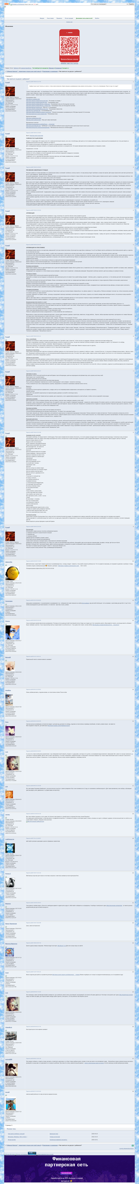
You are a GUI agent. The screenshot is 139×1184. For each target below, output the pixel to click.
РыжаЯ (7, 82)
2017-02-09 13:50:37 (36, 902)
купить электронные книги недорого (94, 1063)
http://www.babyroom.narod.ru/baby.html (36, 113)
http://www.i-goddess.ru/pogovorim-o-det (68, 565)
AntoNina (8, 690)
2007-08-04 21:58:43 (36, 167)
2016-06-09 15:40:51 (36, 751)
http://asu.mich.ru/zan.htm (36, 135)
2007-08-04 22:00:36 (36, 244)
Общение (51, 68)
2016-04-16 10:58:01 (36, 689)
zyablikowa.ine (9, 839)
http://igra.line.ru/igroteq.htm (33, 110)
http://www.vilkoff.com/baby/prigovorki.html (37, 100)
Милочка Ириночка (11, 943)
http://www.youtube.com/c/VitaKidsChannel (59, 725)
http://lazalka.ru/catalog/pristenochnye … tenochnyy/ (105, 624)
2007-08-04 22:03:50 (36, 526)
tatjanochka (8, 562)
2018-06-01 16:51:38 (36, 1058)
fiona (6, 722)
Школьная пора (54, 1133)
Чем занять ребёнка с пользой (16, 1133)
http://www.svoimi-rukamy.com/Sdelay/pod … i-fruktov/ (66, 974)
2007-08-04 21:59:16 (36, 210)
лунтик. (7, 814)
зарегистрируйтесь (26, 68)
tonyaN (7, 1092)
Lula (6, 752)
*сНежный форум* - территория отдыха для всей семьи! (24, 71)
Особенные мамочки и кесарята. (58, 1139)
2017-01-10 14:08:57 (36, 838)
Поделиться (29, 81)
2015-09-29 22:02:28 (36, 620)
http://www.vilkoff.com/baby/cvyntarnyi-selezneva (38, 112)
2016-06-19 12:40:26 (36, 785)
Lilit (6, 786)
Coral (7, 972)
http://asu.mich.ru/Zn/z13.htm (33, 119)
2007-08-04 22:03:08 (36, 432)
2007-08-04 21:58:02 (36, 132)
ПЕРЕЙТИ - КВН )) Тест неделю (69, 63)
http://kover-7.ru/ (62, 945)
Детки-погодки (12, 1139)
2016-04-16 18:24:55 (36, 721)
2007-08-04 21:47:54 (36, 81)
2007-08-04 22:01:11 (36, 336)
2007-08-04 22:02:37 (36, 370)
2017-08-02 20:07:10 (36, 942)
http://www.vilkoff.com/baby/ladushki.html (36, 102)
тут (132, 754)
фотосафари (85, 603)
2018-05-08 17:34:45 (36, 991)
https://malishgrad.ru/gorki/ (126, 994)
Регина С (8, 873)
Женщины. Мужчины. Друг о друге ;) (17, 1136)
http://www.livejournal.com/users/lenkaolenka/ (38, 127)
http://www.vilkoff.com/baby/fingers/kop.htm (37, 109)
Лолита (7, 621)
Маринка (8, 903)
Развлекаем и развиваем (50, 71)
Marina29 (8, 657)
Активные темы (69, 21)
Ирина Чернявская (11, 923)
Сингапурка (8, 601)
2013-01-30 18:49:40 (36, 600)
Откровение (58, 68)
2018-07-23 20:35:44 (36, 1091)
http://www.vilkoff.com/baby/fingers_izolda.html (38, 104)
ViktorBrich (8, 1027)
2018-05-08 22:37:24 (36, 1026)
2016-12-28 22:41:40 (36, 813)
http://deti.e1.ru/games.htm (33, 99)
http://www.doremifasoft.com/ (33, 125)
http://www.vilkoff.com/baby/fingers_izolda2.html (38, 105)
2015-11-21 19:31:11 (36, 656)
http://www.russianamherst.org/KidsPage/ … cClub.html (40, 124)
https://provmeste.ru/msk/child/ (114, 905)
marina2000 (8, 1059)
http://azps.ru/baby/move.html (33, 118)
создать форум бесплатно (126, 1148)
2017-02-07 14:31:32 (36, 872)
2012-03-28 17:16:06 (36, 561)
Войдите (16, 68)
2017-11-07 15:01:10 (36, 971)
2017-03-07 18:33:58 (36, 922)
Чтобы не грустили (55, 1136)
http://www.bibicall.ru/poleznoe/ (34, 107)
